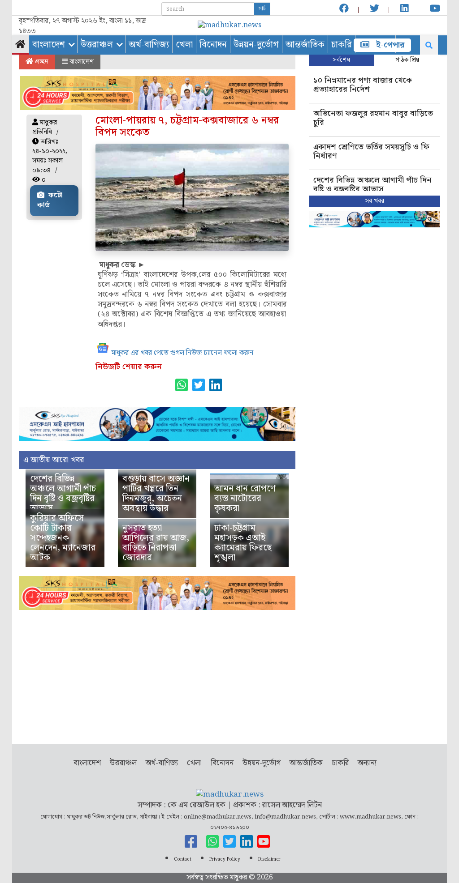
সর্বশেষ (341, 60)
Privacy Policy (224, 859)
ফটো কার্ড (50, 200)
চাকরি (341, 45)
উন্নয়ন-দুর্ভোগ (256, 45)
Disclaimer (269, 859)
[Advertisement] (157, 672)
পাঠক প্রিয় (407, 60)
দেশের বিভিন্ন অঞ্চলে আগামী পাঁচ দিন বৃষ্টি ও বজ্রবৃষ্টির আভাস (63, 494)
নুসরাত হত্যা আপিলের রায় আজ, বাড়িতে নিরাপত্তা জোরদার (155, 543)
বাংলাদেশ (48, 45)
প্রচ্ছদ (40, 61)
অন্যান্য (367, 763)
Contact (182, 859)
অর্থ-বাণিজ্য (149, 45)
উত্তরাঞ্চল (97, 45)
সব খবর (374, 201)
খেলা (184, 45)
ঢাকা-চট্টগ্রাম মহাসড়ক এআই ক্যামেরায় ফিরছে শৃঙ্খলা (243, 543)
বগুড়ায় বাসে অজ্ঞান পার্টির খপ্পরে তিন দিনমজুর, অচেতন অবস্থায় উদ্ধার (156, 494)
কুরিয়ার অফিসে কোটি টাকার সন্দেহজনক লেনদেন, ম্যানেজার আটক (62, 538)
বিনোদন (213, 45)
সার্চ (262, 8)
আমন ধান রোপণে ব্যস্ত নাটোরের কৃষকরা (245, 499)
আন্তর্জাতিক (305, 45)
